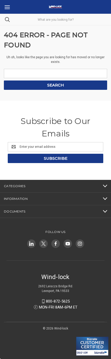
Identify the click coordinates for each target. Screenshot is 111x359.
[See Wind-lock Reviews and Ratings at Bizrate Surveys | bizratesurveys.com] (92, 346)
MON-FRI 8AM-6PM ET (58, 307)
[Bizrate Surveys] (83, 334)
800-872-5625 (58, 301)
